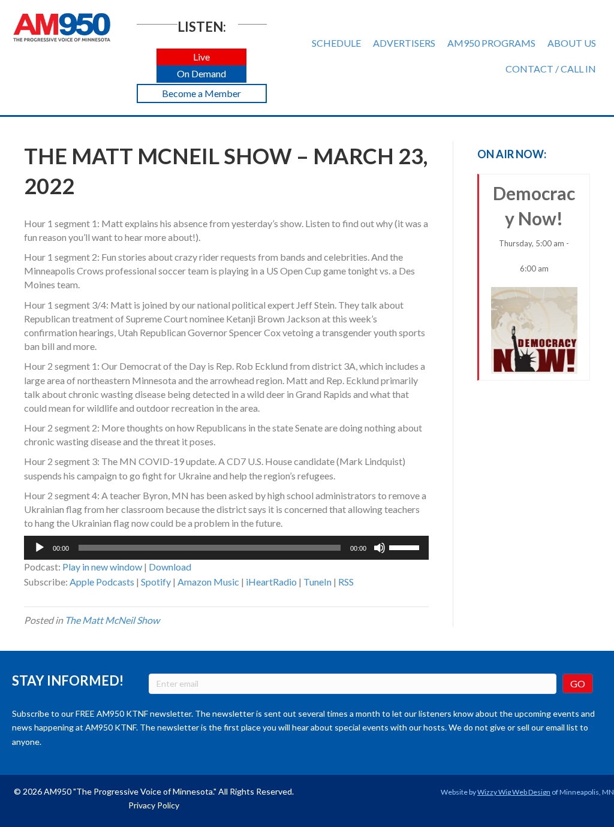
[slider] (406, 546)
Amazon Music (208, 581)
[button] (201, 57)
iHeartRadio (271, 581)
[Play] (40, 548)
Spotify (156, 581)
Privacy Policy (153, 805)
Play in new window (102, 566)
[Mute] (380, 548)
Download (170, 566)
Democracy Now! (534, 227)
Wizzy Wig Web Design (513, 791)
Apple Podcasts (102, 581)
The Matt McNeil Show (112, 620)
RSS (346, 581)
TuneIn (317, 581)
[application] (226, 548)
